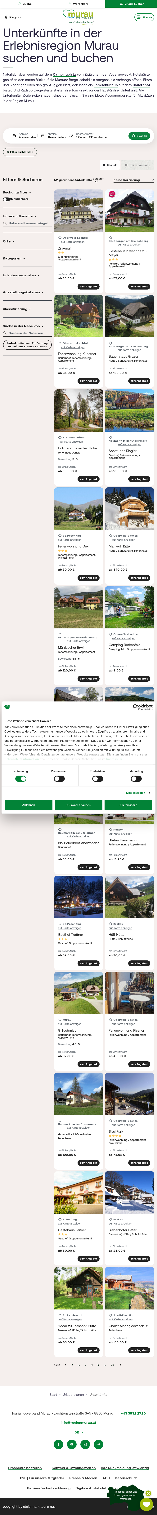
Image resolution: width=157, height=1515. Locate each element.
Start (53, 1395)
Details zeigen (135, 793)
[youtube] (72, 1444)
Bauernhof (141, 85)
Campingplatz (64, 74)
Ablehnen (28, 805)
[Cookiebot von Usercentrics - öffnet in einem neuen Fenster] (136, 707)
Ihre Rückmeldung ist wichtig (125, 1468)
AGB (106, 1478)
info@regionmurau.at (78, 1422)
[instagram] (85, 1444)
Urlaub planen (73, 1395)
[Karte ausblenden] (148, 1493)
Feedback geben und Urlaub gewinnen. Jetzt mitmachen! (125, 1495)
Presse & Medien (83, 1478)
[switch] (59, 779)
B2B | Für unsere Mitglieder (42, 1478)
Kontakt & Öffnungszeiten (74, 1468)
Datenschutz (126, 1478)
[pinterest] (98, 1444)
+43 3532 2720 (133, 1413)
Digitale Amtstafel (91, 1488)
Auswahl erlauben (78, 805)
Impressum (114, 759)
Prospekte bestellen (25, 1468)
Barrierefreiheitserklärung (48, 1488)
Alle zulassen (128, 805)
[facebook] (58, 1444)
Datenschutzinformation (21, 759)
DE (77, 1432)
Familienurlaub (106, 85)
